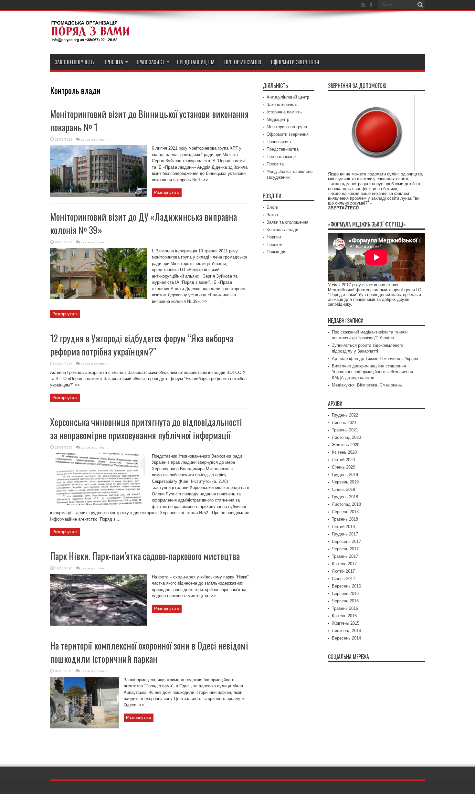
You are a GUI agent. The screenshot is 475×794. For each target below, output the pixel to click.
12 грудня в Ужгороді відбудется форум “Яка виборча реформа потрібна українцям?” (141, 345)
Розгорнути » (166, 192)
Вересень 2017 (346, 541)
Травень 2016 (345, 608)
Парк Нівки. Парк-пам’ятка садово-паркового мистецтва (145, 556)
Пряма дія (276, 251)
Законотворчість (74, 62)
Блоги (272, 207)
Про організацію (242, 62)
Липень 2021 (344, 422)
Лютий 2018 (343, 526)
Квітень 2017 (344, 563)
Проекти (274, 244)
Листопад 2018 (346, 504)
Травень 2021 (345, 430)
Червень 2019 (345, 482)
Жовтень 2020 (345, 444)
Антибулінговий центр (288, 97)
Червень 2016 (345, 600)
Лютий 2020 (343, 459)
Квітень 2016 (344, 615)
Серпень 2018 (345, 511)
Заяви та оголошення (287, 222)
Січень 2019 (343, 489)
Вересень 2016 (346, 586)
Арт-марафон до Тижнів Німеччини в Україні (375, 358)
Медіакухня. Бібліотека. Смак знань (367, 385)
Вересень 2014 (346, 638)
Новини (274, 237)
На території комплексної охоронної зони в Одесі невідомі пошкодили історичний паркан (149, 652)
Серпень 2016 (345, 593)
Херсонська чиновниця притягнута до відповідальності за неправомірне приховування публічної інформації (146, 428)
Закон (272, 214)
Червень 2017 (345, 548)
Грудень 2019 (345, 474)
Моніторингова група (287, 126)
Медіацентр (278, 119)
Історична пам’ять (284, 112)
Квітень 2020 (344, 452)
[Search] (420, 5)
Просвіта (113, 62)
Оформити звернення (295, 62)
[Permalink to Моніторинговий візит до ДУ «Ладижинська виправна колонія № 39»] (98, 297)
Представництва (196, 62)
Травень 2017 (345, 556)
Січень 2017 (343, 578)
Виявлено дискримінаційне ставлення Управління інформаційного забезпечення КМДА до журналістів (372, 372)
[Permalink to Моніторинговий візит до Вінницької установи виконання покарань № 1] (98, 195)
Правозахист (149, 62)
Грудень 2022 (345, 415)
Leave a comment (94, 139)
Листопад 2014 (346, 630)
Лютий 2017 (343, 571)
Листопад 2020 (346, 437)
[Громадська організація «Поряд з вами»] (90, 38)
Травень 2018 (345, 519)
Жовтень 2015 (345, 623)
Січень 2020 (343, 467)
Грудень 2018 (345, 496)
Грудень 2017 (345, 534)
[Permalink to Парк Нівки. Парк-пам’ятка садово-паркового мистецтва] (98, 624)
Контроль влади (282, 229)
